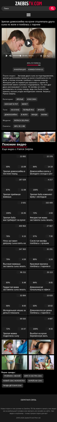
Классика (31, 99)
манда (35, 115)
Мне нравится (17, 63)
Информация (20, 69)
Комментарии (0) (35, 69)
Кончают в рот (11, 104)
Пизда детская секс (12, 385)
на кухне (15, 110)
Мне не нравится (23, 63)
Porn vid (37, 418)
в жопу (24, 115)
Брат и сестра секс (33, 376)
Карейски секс (35, 381)
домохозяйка (11, 115)
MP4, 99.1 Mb (19, 126)
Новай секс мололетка (14, 381)
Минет (25, 104)
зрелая (41, 110)
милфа (44, 115)
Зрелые (20, 99)
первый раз (28, 110)
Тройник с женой (12, 376)
